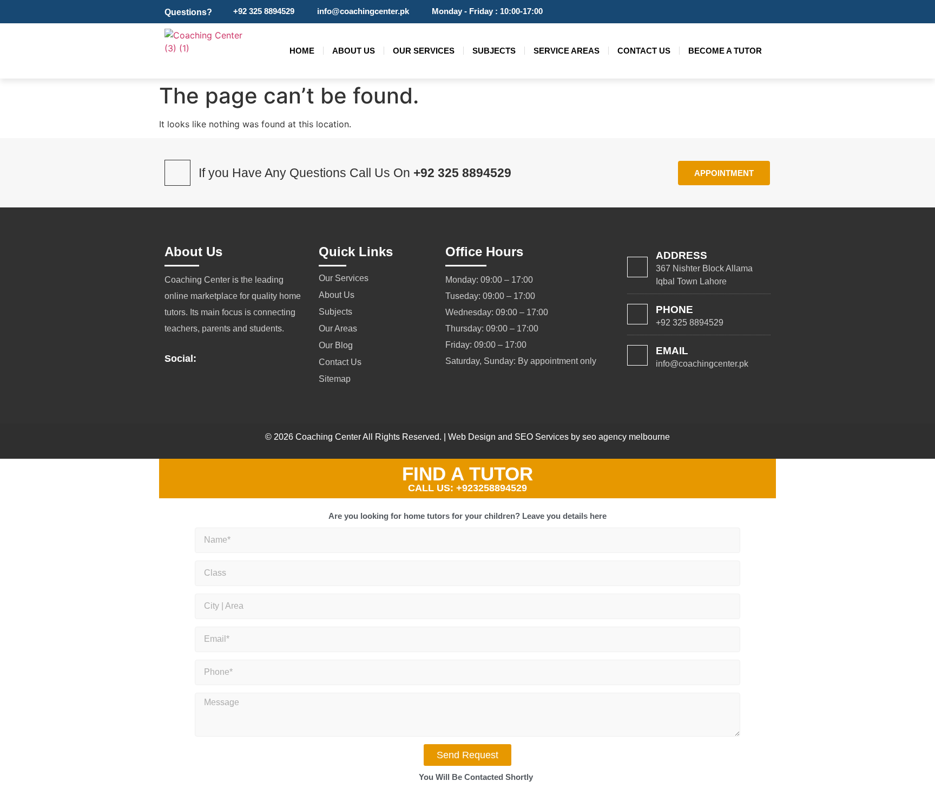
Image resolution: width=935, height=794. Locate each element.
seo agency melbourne (626, 436)
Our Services (424, 50)
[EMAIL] (637, 355)
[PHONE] (637, 314)
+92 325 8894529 (462, 173)
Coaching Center (328, 436)
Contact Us (643, 50)
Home (301, 50)
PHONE (674, 309)
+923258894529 (491, 488)
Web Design (472, 436)
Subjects (494, 50)
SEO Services (542, 436)
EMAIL (672, 350)
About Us (353, 50)
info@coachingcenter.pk (702, 363)
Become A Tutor (725, 50)
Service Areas (567, 50)
